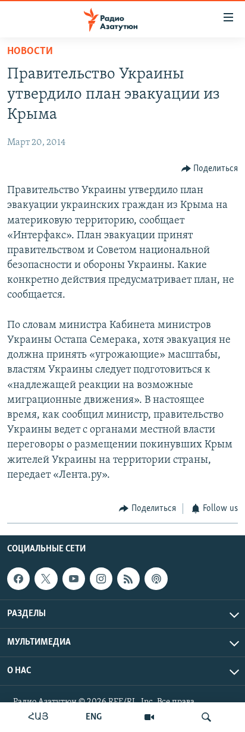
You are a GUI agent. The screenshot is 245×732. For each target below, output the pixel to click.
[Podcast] (156, 578)
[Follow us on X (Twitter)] (45, 578)
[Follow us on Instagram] (101, 578)
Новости (30, 51)
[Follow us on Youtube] (73, 578)
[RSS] (128, 578)
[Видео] (149, 717)
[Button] (209, 168)
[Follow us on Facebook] (18, 578)
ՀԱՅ (38, 717)
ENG (94, 717)
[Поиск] (206, 717)
